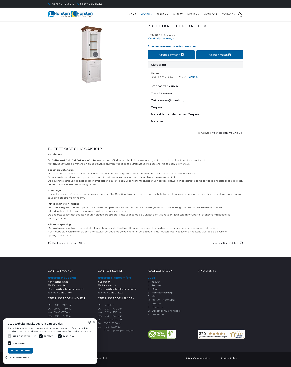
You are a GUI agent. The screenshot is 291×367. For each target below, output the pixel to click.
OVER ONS (210, 14)
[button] (195, 65)
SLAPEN (161, 14)
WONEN (145, 14)
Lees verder (85, 331)
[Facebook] (230, 3)
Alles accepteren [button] (20, 350)
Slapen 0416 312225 (91, 3)
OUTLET (178, 14)
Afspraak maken (218, 54)
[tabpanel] (145, 192)
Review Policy (229, 358)
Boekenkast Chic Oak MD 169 (69, 243)
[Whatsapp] (242, 3)
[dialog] (50, 341)
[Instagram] (238, 3)
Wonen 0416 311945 (63, 3)
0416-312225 (116, 292)
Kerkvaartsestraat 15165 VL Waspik (62, 281)
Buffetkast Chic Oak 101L (225, 243)
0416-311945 (66, 292)
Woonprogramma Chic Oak (227, 132)
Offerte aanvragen (170, 54)
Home (132, 14)
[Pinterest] (234, 3)
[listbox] (89, 322)
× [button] (93, 322)
